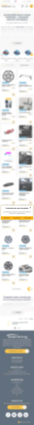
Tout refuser (6, 218)
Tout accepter (27, 218)
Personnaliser (17, 218)
